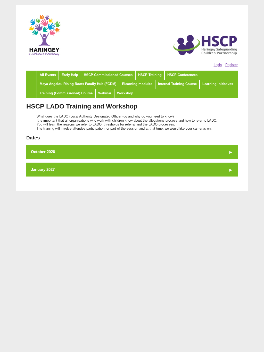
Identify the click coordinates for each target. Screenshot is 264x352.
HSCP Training (150, 75)
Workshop (125, 93)
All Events (48, 75)
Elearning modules (137, 84)
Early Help (70, 75)
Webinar (104, 93)
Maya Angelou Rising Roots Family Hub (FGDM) (78, 84)
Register (231, 65)
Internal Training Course (177, 84)
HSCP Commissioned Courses (108, 75)
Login (218, 65)
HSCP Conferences (182, 75)
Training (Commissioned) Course (66, 93)
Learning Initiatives (217, 84)
